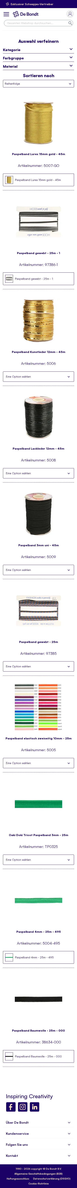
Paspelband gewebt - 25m (38, 642)
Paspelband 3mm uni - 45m (38, 545)
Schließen (69, 377)
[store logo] (26, 14)
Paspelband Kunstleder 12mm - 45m (38, 352)
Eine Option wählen (18, 376)
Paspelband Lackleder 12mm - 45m (38, 448)
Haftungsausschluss (18, 1178)
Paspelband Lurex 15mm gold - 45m (38, 154)
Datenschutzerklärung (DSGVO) (51, 1178)
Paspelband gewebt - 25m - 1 (38, 253)
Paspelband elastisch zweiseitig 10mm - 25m (39, 738)
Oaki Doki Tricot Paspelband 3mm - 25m (38, 835)
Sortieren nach (38, 75)
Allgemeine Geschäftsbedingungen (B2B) (38, 1173)
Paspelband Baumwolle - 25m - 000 (38, 1030)
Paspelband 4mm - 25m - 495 (38, 931)
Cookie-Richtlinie (38, 1183)
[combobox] (38, 23)
